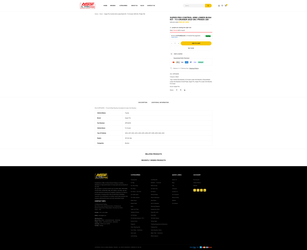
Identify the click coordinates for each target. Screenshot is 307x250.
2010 (126, 133)
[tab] (143, 102)
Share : (172, 90)
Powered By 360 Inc (136, 247)
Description (142, 102)
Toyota (127, 113)
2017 (149, 133)
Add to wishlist (178, 54)
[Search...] (208, 5)
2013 (136, 133)
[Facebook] (176, 90)
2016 (146, 133)
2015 (143, 133)
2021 (163, 133)
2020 (159, 133)
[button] (226, 5)
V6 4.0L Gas (128, 138)
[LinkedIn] (184, 90)
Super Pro (192, 81)
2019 (156, 133)
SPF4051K (128, 123)
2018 (153, 133)
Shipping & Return (194, 68)
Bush (101, 14)
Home (96, 14)
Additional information (160, 102)
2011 (129, 133)
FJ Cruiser (128, 128)
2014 (139, 133)
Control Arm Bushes (179, 79)
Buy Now (191, 48)
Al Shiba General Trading (111, 247)
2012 (133, 133)
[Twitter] (180, 90)
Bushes (127, 143)
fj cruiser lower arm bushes (193, 79)
